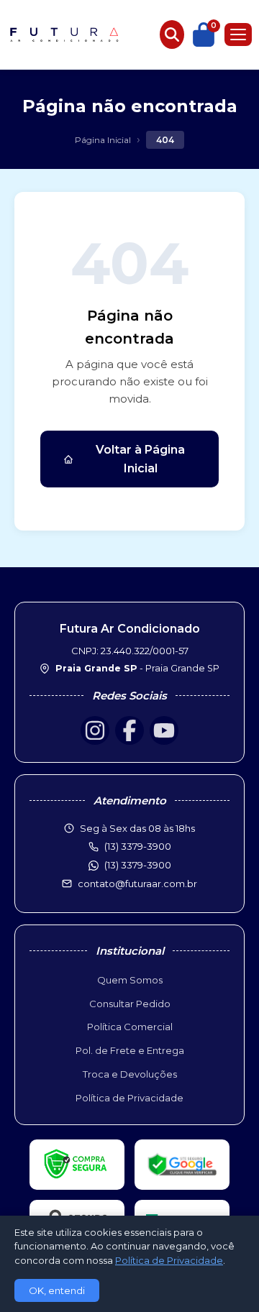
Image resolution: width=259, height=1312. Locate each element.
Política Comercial (130, 1026)
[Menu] (238, 34)
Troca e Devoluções (130, 1074)
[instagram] (95, 730)
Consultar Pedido (130, 1003)
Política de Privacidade (129, 1098)
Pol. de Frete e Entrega (130, 1050)
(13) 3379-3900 (137, 865)
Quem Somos (130, 980)
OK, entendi (57, 1290)
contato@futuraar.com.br (137, 883)
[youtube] (164, 730)
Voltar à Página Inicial (140, 459)
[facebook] (129, 730)
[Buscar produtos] (172, 34)
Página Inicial (103, 139)
